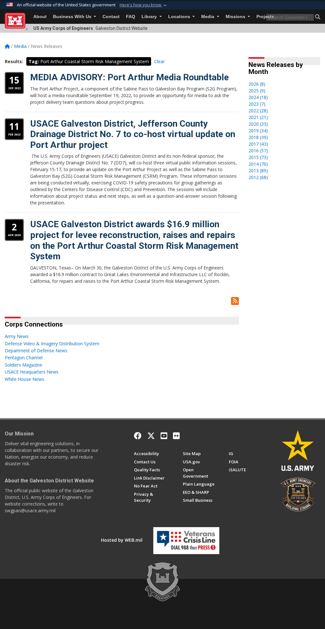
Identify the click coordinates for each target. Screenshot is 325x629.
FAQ (130, 16)
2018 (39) (258, 137)
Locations (179, 16)
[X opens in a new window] (151, 435)
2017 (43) (258, 144)
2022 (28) (258, 111)
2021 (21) (258, 117)
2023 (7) (257, 104)
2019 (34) (258, 131)
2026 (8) (257, 84)
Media (208, 16)
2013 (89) (258, 171)
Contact (111, 16)
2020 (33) (258, 124)
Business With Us (73, 16)
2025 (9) (257, 91)
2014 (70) (258, 164)
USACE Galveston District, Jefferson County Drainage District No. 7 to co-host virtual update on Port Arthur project (132, 134)
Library (150, 16)
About (40, 16)
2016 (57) (258, 151)
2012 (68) (258, 177)
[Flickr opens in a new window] (176, 435)
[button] (144, 5)
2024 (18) (258, 97)
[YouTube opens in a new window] (164, 435)
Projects (265, 16)
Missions (236, 16)
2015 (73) (258, 157)
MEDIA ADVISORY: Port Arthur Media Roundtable (129, 77)
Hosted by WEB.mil (122, 540)
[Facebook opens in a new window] (138, 435)
